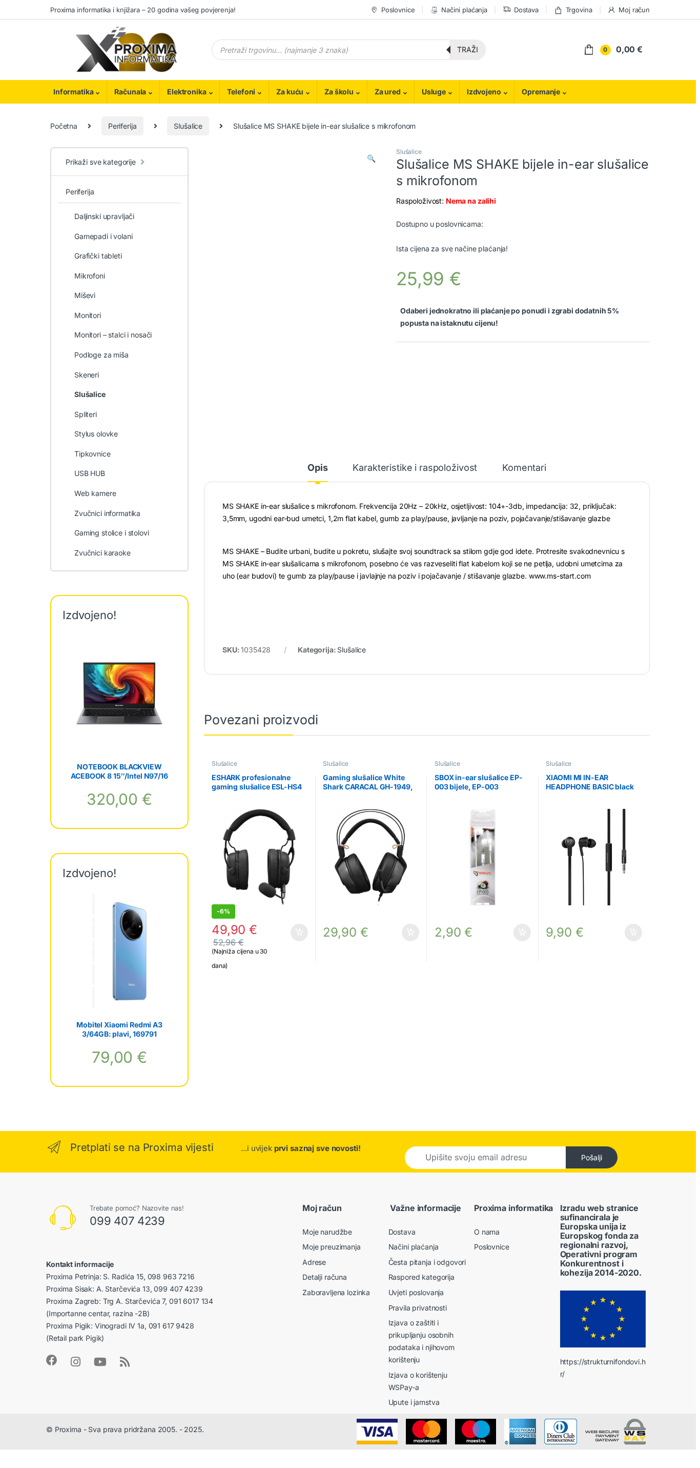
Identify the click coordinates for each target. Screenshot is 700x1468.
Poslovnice (398, 10)
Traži (467, 49)
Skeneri (86, 374)
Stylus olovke (96, 433)
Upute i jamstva (414, 1402)
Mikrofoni (89, 275)
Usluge (434, 91)
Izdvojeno (484, 91)
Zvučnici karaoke (102, 552)
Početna (63, 126)
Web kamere (95, 493)
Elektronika (186, 91)
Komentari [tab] (524, 468)
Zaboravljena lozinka (336, 1292)
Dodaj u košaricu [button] (294, 932)
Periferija (122, 126)
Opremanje (541, 91)
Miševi (84, 295)
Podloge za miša (101, 354)
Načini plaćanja (464, 10)
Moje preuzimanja (331, 1246)
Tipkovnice (92, 453)
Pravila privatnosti (417, 1307)
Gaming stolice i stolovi (111, 532)
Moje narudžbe (327, 1231)
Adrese (314, 1262)
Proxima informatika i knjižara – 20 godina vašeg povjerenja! (143, 10)
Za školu (339, 91)
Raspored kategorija (421, 1277)
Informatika (73, 91)
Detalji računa (324, 1277)
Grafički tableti (98, 255)
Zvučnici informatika (107, 513)
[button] (371, 158)
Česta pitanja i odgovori (427, 1262)
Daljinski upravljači (104, 216)
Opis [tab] (317, 468)
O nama (487, 1231)
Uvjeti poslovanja (416, 1292)
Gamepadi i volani (103, 236)
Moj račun (634, 10)
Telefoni (241, 91)
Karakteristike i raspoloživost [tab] (415, 468)
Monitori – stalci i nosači (113, 334)
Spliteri (85, 414)
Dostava (526, 10)
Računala (130, 91)
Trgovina (579, 10)
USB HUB (89, 473)
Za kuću (289, 91)
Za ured (388, 91)
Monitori (87, 315)
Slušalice (188, 126)
